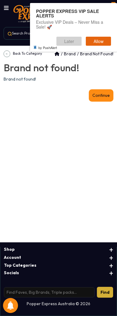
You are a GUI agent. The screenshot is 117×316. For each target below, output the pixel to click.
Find (105, 292)
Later (69, 41)
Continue (101, 95)
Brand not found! (96, 54)
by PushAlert (47, 47)
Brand (70, 54)
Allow (99, 41)
